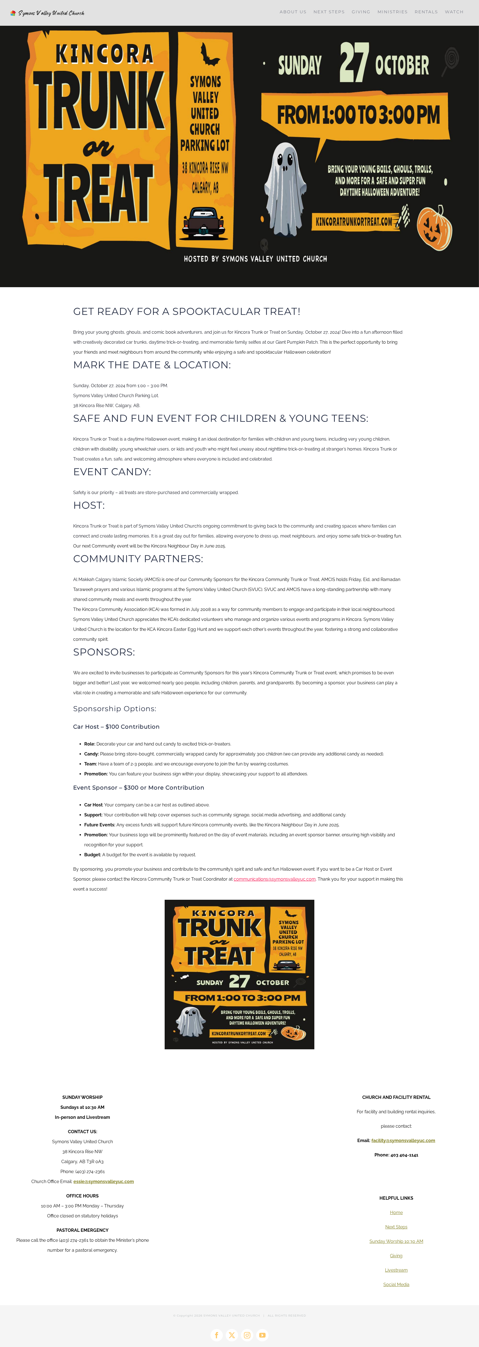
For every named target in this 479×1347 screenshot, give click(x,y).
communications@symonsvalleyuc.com (275, 879)
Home (396, 1212)
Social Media (396, 1284)
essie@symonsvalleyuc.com (103, 1181)
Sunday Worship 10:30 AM (396, 1241)
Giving (396, 1255)
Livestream (396, 1270)
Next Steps (396, 1227)
